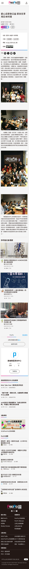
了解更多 (14, 371)
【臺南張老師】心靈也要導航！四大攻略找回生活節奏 (15, 291)
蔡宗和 (5, 454)
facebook (12, 511)
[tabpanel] (14, 340)
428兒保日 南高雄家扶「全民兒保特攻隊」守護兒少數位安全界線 (13, 403)
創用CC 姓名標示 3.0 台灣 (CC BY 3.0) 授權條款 (10, 46)
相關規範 (3, 521)
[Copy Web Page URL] (14, 53)
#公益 (8, 42)
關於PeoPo (4, 518)
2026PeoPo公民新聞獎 (8, 431)
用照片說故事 (5, 544)
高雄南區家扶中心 (14, 360)
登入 (19, 340)
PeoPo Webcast (7, 461)
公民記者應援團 (19, 523)
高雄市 (11, 35)
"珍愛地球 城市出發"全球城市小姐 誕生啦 (14, 490)
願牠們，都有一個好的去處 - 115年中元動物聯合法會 (14, 442)
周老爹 (5, 493)
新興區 (16, 35)
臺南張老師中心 (8, 294)
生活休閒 (16, 39)
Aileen (5, 445)
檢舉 (13, 27)
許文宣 (5, 484)
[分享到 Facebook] (5, 53)
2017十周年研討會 (20, 539)
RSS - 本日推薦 (5, 554)
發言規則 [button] (24, 335)
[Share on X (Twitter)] (8, 53)
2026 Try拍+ (4, 536)
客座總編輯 (18, 529)
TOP (26, 559)
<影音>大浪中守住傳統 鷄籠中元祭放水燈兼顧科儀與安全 (14, 451)
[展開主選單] (2, 3)
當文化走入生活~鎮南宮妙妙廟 (11, 474)
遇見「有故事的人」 (20, 544)
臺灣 (7, 35)
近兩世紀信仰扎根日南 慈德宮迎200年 (14, 482)
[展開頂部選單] (26, 3)
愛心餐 (15, 42)
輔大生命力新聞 (8, 264)
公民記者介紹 (18, 526)
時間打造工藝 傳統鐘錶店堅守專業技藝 (14, 467)
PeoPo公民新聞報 (20, 518)
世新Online (6, 469)
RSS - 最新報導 (5, 551)
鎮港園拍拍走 (7, 476)
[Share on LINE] (11, 53)
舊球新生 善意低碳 (7, 460)
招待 (11, 42)
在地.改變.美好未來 (20, 541)
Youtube (17, 511)
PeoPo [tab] (12, 335)
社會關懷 (9, 39)
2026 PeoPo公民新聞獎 (7, 539)
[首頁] (14, 3)
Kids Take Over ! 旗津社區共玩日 (12, 385)
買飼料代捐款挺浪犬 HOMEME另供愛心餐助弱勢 (15, 261)
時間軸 (3, 523)
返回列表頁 (14, 344)
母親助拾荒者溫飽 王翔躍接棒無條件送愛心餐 (15, 321)
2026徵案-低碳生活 (20, 536)
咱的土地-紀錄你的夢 (7, 541)
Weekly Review (5, 526)
